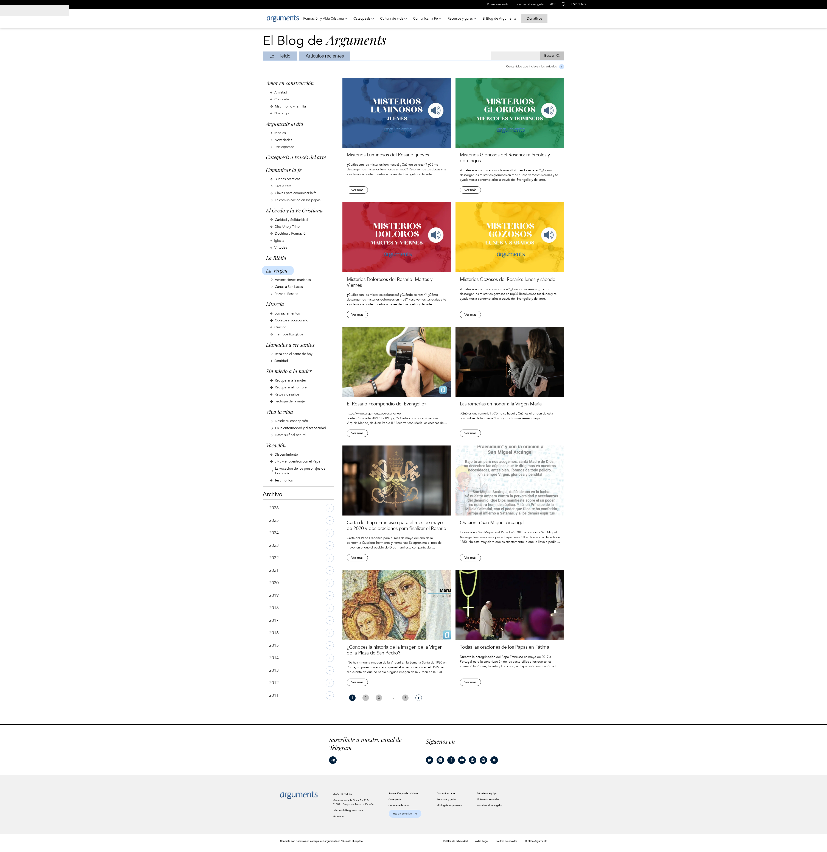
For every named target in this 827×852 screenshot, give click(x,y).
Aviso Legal (481, 841)
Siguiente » (418, 698)
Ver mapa (338, 816)
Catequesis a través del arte (296, 157)
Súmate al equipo (352, 841)
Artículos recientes (325, 56)
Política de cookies (506, 841)
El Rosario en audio (496, 4)
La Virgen (277, 270)
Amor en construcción (290, 82)
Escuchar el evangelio (529, 4)
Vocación (276, 445)
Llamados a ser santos (290, 344)
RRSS (552, 4)
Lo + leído (280, 56)
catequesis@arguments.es (348, 810)
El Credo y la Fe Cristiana (294, 210)
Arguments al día (284, 123)
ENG (582, 4)
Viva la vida (279, 411)
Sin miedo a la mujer (289, 371)
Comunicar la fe (284, 169)
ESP (574, 4)
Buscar (549, 55)
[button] (405, 814)
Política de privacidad (455, 841)
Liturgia (275, 304)
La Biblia (276, 257)
